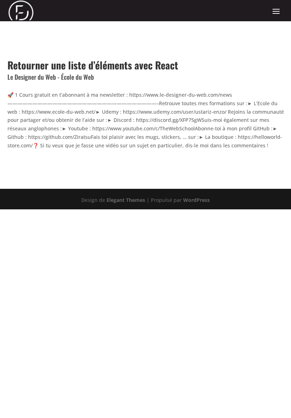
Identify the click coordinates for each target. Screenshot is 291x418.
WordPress (196, 200)
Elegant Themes (125, 200)
